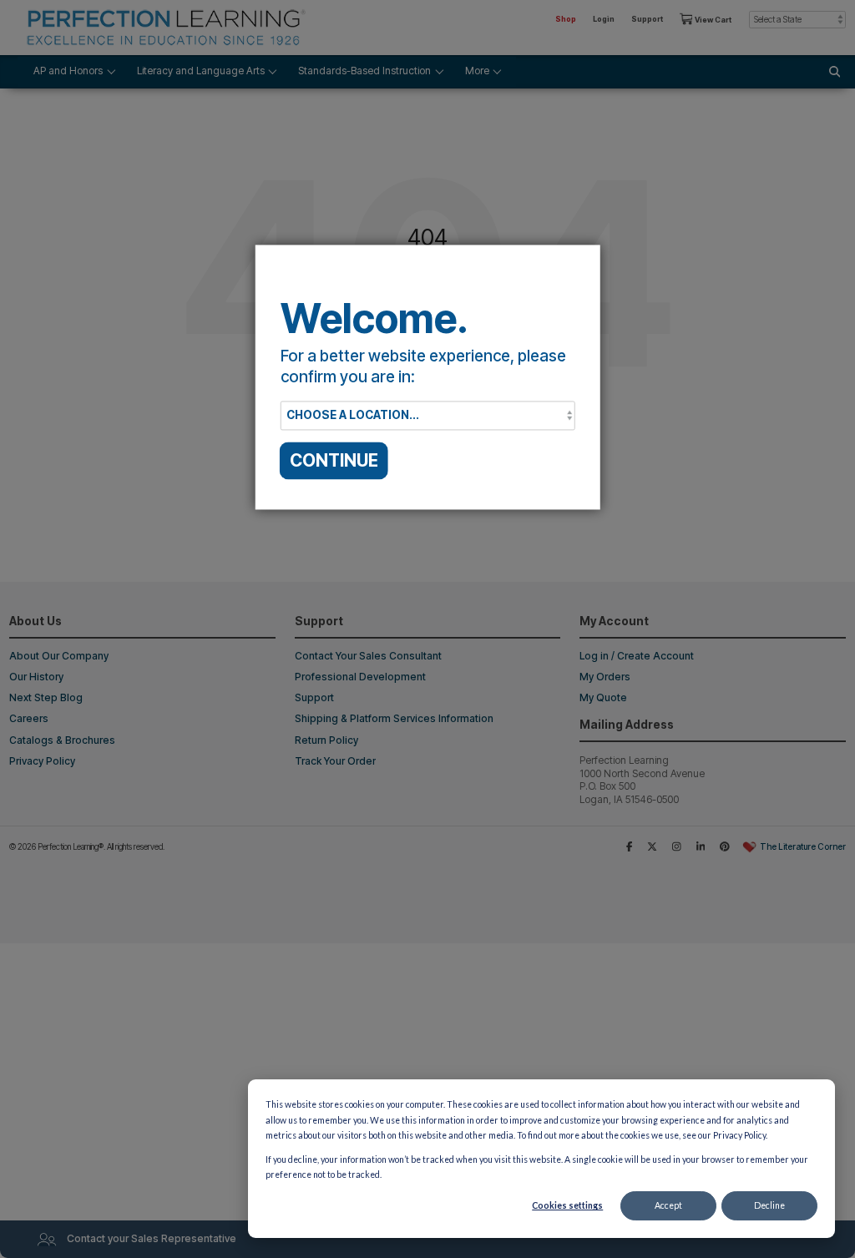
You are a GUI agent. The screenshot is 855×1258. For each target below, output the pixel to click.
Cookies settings (567, 1205)
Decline (769, 1205)
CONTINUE (334, 460)
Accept (668, 1205)
